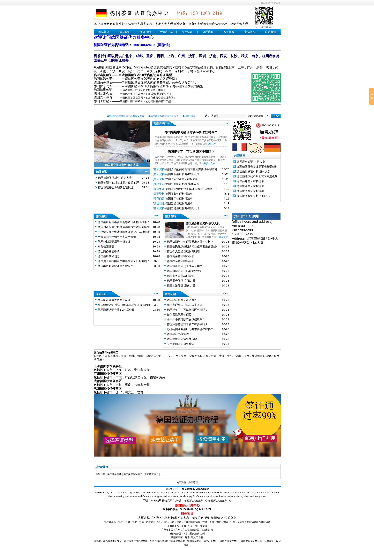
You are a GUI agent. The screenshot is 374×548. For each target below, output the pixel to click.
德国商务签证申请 (109, 251)
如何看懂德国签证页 (179, 314)
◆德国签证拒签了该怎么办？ (155, 116)
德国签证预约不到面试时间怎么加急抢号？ (191, 188)
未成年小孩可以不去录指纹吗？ (186, 319)
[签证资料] (159, 169)
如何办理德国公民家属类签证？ (186, 304)
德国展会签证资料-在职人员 (122, 164)
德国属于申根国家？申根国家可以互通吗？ (124, 261)
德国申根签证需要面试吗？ (183, 339)
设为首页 (276, 3)
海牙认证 (187, 31)
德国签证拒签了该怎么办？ (183, 299)
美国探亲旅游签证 (132, 474)
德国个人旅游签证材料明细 (181, 179)
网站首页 (103, 31)
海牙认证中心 (151, 474)
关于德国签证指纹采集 (180, 343)
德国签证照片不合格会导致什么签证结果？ (124, 222)
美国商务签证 (114, 474)
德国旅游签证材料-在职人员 (182, 208)
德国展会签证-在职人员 (251, 161)
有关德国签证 (106, 246)
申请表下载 (166, 31)
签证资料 (145, 31)
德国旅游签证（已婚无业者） (184, 270)
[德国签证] (159, 188)
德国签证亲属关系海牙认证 (114, 299)
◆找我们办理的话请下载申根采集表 (118, 116)
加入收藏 (265, 3)
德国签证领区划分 (109, 256)
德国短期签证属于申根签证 (114, 241)
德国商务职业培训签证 (180, 275)
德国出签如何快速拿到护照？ (115, 266)
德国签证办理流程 (178, 334)
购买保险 (228, 31)
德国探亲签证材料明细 (180, 261)
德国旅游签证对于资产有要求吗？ (187, 324)
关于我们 (181, 482)
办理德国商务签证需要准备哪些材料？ (190, 329)
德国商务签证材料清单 (179, 193)
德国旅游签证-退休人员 (181, 285)
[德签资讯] (159, 183)
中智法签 (100, 474)
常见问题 (249, 31)
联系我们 (270, 31)
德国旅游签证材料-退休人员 (115, 177)
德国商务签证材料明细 (180, 256)
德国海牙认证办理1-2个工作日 (116, 309)
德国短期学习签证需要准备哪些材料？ (191, 132)
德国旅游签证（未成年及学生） (186, 266)
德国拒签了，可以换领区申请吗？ (191, 151)
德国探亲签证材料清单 (179, 198)
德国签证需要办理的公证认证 (115, 187)
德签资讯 (101, 171)
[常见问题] (159, 198)
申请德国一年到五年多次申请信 (117, 236)
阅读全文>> (210, 143)
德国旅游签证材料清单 (179, 203)
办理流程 (208, 31)
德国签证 (124, 31)
